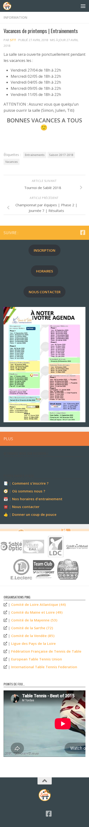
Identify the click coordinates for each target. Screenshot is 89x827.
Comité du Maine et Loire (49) (36, 612)
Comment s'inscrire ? (30, 483)
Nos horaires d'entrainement (37, 498)
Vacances (11, 162)
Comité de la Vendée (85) (32, 635)
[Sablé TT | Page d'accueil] (8, 6)
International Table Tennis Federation (44, 666)
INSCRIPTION (44, 250)
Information (15, 17)
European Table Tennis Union (36, 659)
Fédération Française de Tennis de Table (46, 651)
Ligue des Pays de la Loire (33, 643)
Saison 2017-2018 (61, 155)
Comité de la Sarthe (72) (32, 627)
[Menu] (83, 6)
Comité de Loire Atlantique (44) (38, 604)
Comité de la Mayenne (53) (34, 620)
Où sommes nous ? (28, 491)
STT (13, 40)
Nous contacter (25, 506)
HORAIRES (44, 271)
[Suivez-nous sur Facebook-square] (82, 232)
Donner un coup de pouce (34, 514)
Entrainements (35, 155)
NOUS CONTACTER (45, 291)
